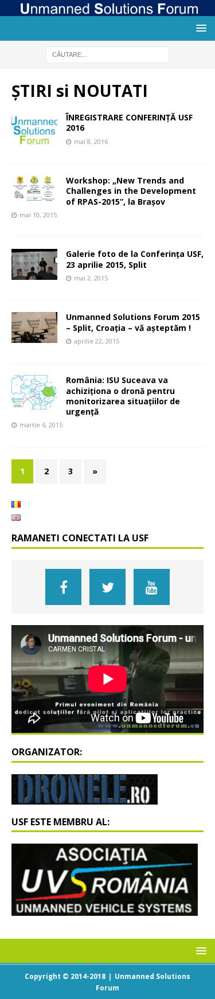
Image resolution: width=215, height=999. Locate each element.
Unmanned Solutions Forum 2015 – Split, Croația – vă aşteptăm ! (133, 322)
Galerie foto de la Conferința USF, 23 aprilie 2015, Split (135, 259)
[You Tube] (152, 587)
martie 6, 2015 (40, 424)
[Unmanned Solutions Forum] (107, 9)
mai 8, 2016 (91, 141)
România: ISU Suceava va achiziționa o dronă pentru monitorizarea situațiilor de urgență (123, 395)
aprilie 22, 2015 (96, 341)
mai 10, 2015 (38, 214)
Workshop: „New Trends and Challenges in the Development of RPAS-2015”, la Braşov (131, 190)
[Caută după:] (107, 53)
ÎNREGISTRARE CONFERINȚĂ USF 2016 (129, 122)
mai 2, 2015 (91, 278)
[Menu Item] (63, 587)
